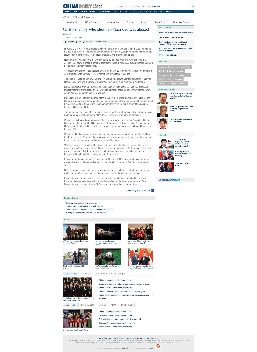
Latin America (112, 22)
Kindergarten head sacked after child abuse (84, 206)
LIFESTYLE (105, 11)
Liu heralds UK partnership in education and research (138, 242)
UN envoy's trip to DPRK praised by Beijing (117, 315)
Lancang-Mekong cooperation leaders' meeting (183, 153)
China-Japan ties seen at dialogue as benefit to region (122, 291)
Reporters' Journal (181, 22)
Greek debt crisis (166, 75)
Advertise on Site (119, 338)
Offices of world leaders (168, 55)
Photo (67, 220)
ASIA (138, 6)
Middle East (159, 22)
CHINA (75, 11)
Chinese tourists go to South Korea (75, 330)
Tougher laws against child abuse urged (83, 203)
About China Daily (105, 338)
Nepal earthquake (178, 83)
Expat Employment (151, 338)
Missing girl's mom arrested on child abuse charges (87, 213)
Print (79, 42)
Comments (70, 42)
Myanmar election (166, 67)
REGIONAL (158, 11)
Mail (86, 42)
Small (104, 42)
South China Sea (183, 75)
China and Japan (184, 67)
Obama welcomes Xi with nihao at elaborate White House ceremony (173, 43)
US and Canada (83, 17)
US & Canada (92, 22)
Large (91, 42)
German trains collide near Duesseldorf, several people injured (105, 243)
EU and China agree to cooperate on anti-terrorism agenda (176, 50)
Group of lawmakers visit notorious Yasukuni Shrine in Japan (124, 284)
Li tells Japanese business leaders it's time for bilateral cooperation (78, 299)
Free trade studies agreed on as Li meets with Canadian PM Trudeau (140, 267)
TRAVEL (127, 11)
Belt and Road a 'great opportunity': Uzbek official (120, 319)
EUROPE (123, 6)
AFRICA (132, 6)
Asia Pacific (72, 22)
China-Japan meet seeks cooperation (115, 280)
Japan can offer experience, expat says (115, 288)
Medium (98, 42)
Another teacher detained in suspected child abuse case (90, 209)
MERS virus (164, 83)
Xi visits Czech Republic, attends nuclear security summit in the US (182, 143)
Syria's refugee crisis (175, 71)
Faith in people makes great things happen (181, 120)
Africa (143, 22)
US (117, 6)
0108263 (125, 348)
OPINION (147, 11)
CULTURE (117, 11)
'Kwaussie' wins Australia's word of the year (117, 323)
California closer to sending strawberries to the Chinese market (181, 96)
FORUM (168, 11)
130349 (150, 348)
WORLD (83, 11)
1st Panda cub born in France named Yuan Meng (106, 267)
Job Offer (140, 338)
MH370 (162, 79)
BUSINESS (93, 11)
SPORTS (137, 11)
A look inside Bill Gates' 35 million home (176, 33)
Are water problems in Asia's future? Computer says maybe (181, 109)
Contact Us (130, 338)
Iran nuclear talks (175, 79)
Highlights (163, 135)
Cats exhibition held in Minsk (171, 37)
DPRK (161, 71)
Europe (129, 22)
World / (67, 17)
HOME (66, 11)
